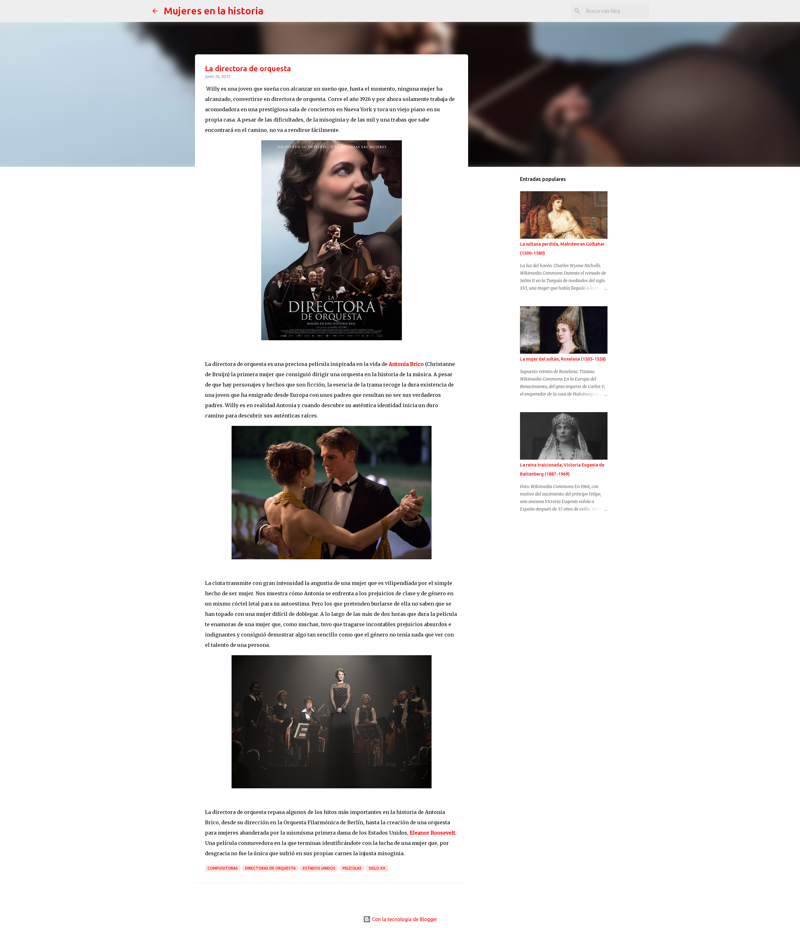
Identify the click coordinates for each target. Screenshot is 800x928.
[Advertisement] (505, 270)
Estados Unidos (319, 868)
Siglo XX (377, 868)
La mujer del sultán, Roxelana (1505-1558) (563, 359)
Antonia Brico (406, 364)
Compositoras (223, 868)
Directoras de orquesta (270, 868)
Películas (352, 868)
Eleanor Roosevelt (432, 833)
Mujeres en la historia (213, 10)
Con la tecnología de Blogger (404, 919)
